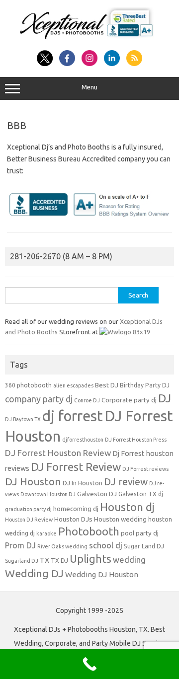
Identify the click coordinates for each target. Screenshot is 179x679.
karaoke (46, 533)
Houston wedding (120, 519)
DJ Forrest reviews (145, 469)
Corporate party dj (129, 400)
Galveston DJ (97, 494)
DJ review (126, 481)
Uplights (90, 559)
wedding (129, 559)
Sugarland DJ (21, 561)
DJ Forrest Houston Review (58, 452)
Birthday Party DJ (145, 385)
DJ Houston (33, 481)
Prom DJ (20, 545)
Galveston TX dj (140, 494)
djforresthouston (82, 440)
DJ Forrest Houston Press (136, 440)
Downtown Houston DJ (48, 494)
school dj (105, 545)
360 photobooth (28, 385)
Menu (89, 87)
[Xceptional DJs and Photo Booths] (89, 39)
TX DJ (59, 560)
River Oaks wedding (62, 546)
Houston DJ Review (29, 520)
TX (44, 560)
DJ (164, 398)
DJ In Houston (82, 483)
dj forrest (72, 416)
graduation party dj (28, 509)
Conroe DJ (87, 400)
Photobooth (88, 531)
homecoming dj (75, 509)
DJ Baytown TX (23, 419)
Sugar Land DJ (144, 546)
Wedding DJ (34, 573)
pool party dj (140, 533)
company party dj (39, 399)
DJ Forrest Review (76, 466)
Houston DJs (73, 519)
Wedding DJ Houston (101, 574)
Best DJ (106, 385)
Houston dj (127, 507)
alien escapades (73, 385)
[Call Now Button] (89, 664)
